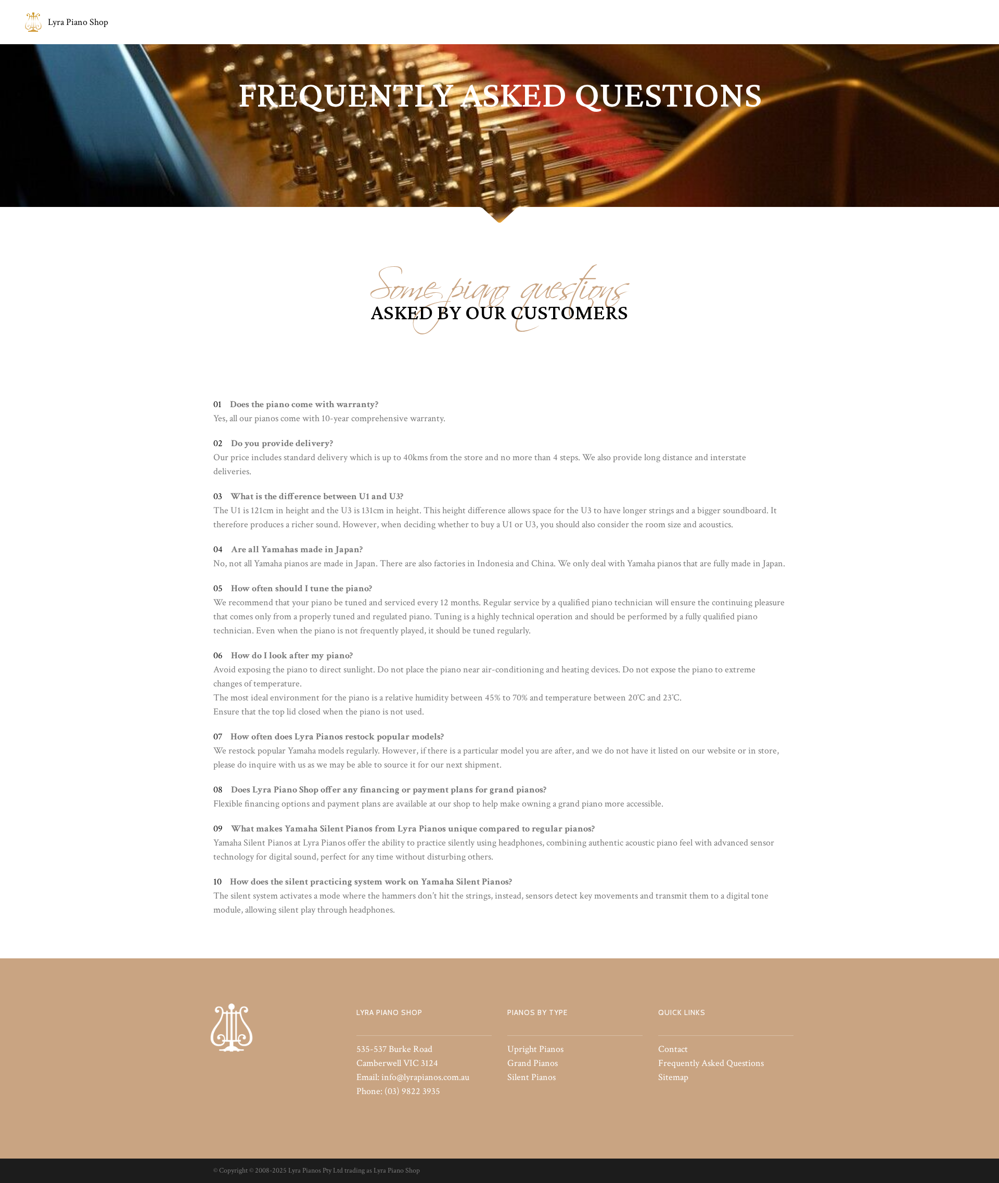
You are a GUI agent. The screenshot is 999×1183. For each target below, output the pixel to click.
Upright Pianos (535, 1049)
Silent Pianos (531, 1077)
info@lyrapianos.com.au (425, 1077)
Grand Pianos (532, 1063)
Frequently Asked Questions (711, 1063)
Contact (673, 1049)
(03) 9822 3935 (412, 1091)
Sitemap (673, 1077)
